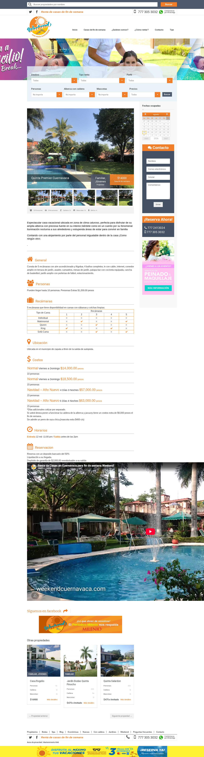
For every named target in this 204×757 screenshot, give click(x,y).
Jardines (112, 652)
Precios (133, 89)
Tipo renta (84, 74)
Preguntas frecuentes (142, 652)
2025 (146, 138)
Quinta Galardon (112, 600)
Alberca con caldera (74, 89)
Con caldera (99, 652)
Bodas (44, 652)
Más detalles (52, 619)
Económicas (73, 652)
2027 (166, 138)
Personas (36, 89)
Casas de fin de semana (94, 30)
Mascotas (102, 89)
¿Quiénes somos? (120, 30)
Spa (53, 652)
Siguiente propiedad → (122, 636)
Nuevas (86, 652)
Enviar (158, 204)
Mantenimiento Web (51, 662)
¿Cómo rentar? (142, 30)
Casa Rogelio (37, 600)
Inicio (74, 30)
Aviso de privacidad (34, 662)
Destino (35, 74)
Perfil (129, 74)
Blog (61, 652)
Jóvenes (42, 594)
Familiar (32, 594)
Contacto (159, 30)
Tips (172, 30)
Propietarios (33, 652)
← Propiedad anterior (38, 636)
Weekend (124, 652)
